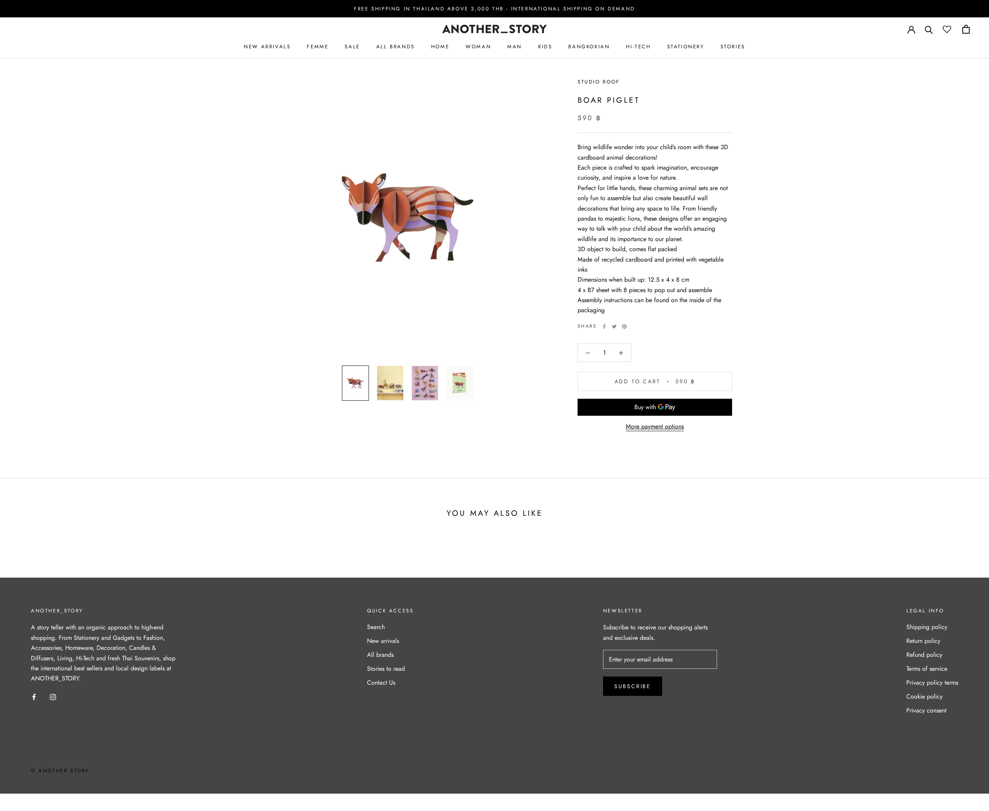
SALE (352, 46)
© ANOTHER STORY (60, 770)
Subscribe (632, 686)
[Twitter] (614, 326)
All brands (380, 654)
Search (376, 626)
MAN (514, 46)
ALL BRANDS (395, 46)
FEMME (317, 46)
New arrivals (383, 640)
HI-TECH (638, 46)
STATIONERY (685, 46)
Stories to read (386, 668)
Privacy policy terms (932, 682)
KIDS (545, 46)
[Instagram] (53, 697)
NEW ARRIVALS (267, 46)
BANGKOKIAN (589, 46)
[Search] (929, 29)
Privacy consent (926, 710)
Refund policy (924, 654)
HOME (440, 46)
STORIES (733, 46)
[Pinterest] (624, 326)
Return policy (923, 640)
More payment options (655, 426)
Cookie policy (924, 696)
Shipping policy (926, 626)
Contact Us (381, 682)
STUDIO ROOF (599, 81)
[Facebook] (604, 326)
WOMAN (478, 46)
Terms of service (926, 668)
